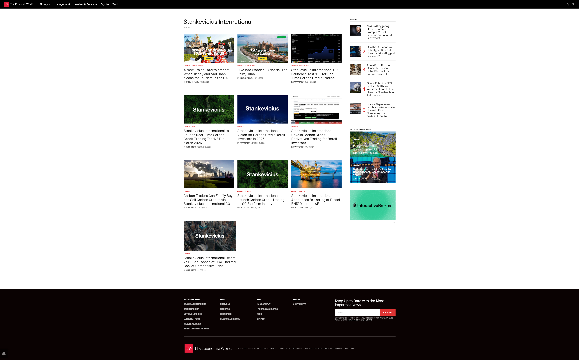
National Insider (193, 313)
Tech (307, 66)
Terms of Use (367, 320)
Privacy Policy (353, 320)
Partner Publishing (192, 300)
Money (222, 300)
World (200, 66)
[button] (568, 4)
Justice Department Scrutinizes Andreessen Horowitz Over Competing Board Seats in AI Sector (381, 110)
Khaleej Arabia (192, 323)
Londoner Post (192, 318)
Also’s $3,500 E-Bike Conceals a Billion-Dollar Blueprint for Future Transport (379, 70)
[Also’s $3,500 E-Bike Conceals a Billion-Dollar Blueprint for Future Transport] (355, 69)
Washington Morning (195, 304)
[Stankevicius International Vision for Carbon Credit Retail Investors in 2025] (262, 109)
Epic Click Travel (361, 179)
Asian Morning (191, 309)
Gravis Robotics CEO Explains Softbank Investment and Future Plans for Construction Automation (380, 89)
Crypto (261, 318)
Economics (226, 313)
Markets (194, 66)
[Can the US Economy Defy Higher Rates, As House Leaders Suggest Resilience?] (355, 51)
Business (187, 66)
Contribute (299, 304)
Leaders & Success (267, 309)
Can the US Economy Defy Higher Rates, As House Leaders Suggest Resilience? (381, 52)
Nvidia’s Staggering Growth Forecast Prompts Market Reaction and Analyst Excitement (379, 32)
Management (264, 304)
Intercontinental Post (196, 328)
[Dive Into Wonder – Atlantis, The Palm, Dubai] (262, 48)
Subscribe (388, 312)
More (259, 300)
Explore (296, 300)
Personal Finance (230, 318)
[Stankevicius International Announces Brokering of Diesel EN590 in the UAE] (316, 174)
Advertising (349, 348)
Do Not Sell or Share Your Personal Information (323, 348)
